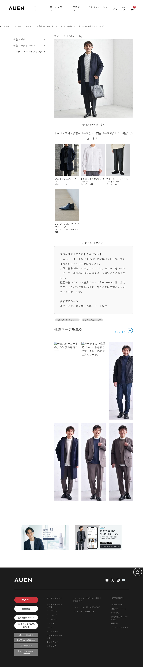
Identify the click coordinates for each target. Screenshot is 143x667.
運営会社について (118, 608)
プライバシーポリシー (119, 628)
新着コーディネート (24, 45)
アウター (55, 611)
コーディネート (57, 8)
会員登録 (26, 608)
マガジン (76, 8)
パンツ (54, 619)
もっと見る (120, 332)
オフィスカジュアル (93, 320)
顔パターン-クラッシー (68, 320)
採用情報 (115, 612)
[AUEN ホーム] (16, 9)
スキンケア (51, 646)
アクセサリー (52, 631)
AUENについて (117, 604)
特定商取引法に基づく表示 (119, 617)
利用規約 (115, 623)
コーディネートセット (54, 636)
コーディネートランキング (27, 51)
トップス (55, 615)
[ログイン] (115, 8)
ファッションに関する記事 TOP (86, 607)
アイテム (38, 8)
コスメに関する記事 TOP (83, 611)
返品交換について (26, 617)
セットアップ (52, 642)
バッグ (49, 627)
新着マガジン (20, 39)
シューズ (50, 623)
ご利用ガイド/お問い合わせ (26, 625)
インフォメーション (98, 8)
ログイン (26, 599)
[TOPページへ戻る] (137, 572)
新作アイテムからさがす (54, 605)
